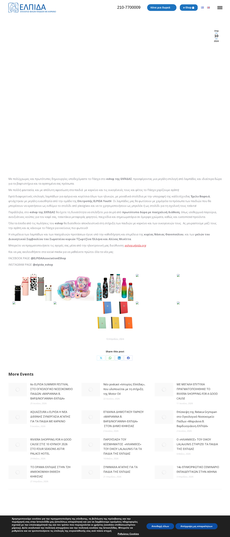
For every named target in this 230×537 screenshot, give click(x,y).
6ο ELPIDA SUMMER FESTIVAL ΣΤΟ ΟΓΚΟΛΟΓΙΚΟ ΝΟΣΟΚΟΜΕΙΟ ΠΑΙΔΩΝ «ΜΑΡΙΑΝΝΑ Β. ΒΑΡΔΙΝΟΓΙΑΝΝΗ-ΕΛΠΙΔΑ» (51, 391)
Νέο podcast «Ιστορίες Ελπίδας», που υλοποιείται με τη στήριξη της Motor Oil (124, 389)
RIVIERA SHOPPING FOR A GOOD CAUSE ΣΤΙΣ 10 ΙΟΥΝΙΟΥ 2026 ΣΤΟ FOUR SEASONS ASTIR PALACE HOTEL (50, 446)
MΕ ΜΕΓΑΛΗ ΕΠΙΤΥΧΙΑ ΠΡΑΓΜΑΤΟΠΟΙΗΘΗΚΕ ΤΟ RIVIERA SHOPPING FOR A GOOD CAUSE (197, 391)
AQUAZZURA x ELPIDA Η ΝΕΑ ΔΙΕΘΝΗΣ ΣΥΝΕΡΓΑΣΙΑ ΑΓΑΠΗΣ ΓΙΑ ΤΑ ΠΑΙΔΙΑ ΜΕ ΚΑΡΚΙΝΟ (50, 416)
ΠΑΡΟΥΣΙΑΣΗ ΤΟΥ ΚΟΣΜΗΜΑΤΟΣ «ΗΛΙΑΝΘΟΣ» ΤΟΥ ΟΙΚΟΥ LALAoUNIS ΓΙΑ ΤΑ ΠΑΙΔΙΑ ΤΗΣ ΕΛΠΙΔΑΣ (122, 446)
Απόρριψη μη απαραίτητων (196, 526)
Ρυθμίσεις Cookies (128, 533)
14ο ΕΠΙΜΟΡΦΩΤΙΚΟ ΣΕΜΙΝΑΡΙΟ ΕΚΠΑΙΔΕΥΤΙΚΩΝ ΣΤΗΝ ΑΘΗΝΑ (198, 469)
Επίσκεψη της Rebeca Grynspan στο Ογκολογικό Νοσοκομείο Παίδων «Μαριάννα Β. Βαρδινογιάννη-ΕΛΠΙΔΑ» (197, 419)
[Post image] (17, 389)
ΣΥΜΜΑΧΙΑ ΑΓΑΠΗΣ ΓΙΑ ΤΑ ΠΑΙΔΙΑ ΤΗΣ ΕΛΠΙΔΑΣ (120, 469)
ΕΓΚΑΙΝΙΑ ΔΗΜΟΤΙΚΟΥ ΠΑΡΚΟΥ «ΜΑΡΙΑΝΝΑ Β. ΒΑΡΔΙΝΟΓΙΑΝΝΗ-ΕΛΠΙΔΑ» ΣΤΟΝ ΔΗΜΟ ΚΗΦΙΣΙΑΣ (123, 419)
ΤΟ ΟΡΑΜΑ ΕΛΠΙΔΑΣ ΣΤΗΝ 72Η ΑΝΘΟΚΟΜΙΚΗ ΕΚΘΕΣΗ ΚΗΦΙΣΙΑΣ (50, 471)
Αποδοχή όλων (160, 526)
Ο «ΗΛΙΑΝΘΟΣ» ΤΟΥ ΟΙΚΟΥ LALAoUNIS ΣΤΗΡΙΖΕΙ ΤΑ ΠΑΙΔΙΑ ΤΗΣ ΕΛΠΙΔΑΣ (197, 444)
